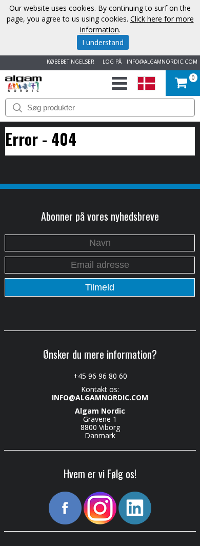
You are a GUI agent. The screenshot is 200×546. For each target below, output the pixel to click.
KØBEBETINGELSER (69, 61)
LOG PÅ (110, 61)
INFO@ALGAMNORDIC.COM (162, 61)
